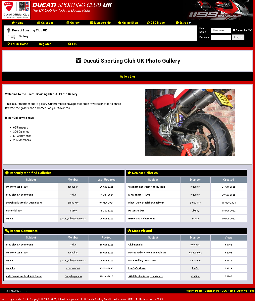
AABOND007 (73, 268)
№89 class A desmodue (19, 194)
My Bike (10, 268)
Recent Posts (193, 290)
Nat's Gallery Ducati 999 (142, 260)
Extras (183, 22)
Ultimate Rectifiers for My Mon (146, 186)
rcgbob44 (73, 186)
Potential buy (14, 210)
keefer (195, 268)
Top (251, 290)
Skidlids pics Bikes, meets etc (145, 276)
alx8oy (73, 210)
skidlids (195, 276)
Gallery (74, 22)
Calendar (46, 22)
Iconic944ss (195, 252)
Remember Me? (244, 30)
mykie (73, 194)
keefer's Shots (137, 268)
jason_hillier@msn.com (73, 218)
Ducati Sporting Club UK (29, 30)
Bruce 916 (73, 202)
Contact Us (212, 290)
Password (204, 37)
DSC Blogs (157, 22)
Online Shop (130, 22)
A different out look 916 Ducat (24, 276)
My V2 (9, 218)
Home (19, 22)
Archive (242, 290)
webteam (195, 244)
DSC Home (228, 290)
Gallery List (127, 76)
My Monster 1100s (17, 186)
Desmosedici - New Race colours (147, 252)
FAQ (74, 44)
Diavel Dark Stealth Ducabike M (24, 202)
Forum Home (19, 44)
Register (45, 44)
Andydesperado (73, 276)
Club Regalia (135, 244)
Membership (102, 22)
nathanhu (195, 260)
